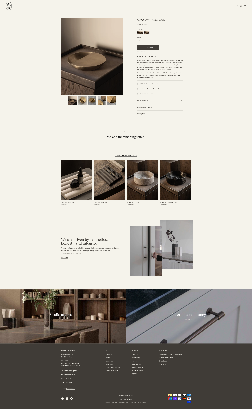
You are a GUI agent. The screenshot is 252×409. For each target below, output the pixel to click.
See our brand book (112, 370)
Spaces (134, 374)
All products (109, 361)
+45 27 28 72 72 (66, 378)
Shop (107, 350)
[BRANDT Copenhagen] (9, 5)
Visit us (63, 319)
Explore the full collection (126, 155)
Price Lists (162, 364)
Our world (135, 350)
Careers (135, 361)
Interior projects (137, 370)
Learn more (189, 319)
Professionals (163, 350)
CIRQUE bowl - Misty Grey (134, 202)
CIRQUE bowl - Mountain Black (168, 202)
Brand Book (163, 361)
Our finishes (109, 364)
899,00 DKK (64, 204)
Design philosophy (138, 367)
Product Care (114, 402)
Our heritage (136, 358)
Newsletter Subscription (69, 371)
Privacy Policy (133, 402)
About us (64, 257)
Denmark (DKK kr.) (124, 395)
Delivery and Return (142, 402)
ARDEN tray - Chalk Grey (67, 202)
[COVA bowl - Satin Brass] (72, 100)
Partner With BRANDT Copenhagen (170, 354)
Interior (108, 358)
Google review (70, 389)
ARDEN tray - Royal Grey (100, 202)
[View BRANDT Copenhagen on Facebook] (67, 398)
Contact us (107, 402)
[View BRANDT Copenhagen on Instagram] (62, 398)
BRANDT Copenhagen (128, 399)
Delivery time (141, 113)
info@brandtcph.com (68, 375)
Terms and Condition (123, 402)
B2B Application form (166, 358)
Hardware (109, 354)
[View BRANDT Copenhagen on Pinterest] (71, 398)
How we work (136, 364)
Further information (142, 100)
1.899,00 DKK (130, 204)
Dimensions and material (144, 107)
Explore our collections (113, 367)
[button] (237, 6)
